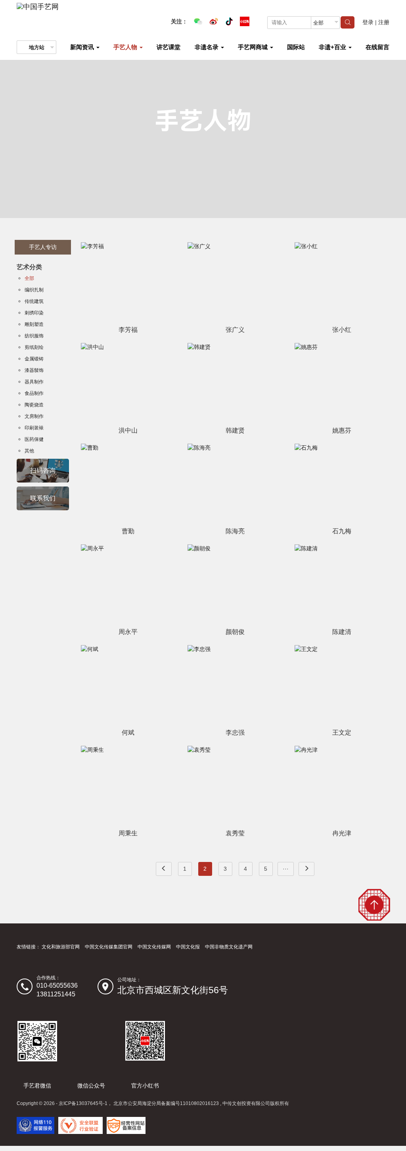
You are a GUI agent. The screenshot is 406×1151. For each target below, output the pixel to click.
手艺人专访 (43, 247)
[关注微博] (213, 21)
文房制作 (34, 416)
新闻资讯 (83, 47)
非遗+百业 (333, 47)
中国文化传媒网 (154, 947)
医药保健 (34, 439)
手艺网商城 (253, 47)
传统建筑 (34, 301)
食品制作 (34, 393)
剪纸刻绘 (34, 347)
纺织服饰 (34, 336)
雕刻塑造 (34, 324)
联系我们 (43, 498)
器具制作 (34, 382)
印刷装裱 (34, 428)
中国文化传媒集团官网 (108, 947)
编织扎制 (34, 290)
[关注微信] (198, 21)
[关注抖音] (229, 21)
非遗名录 (207, 47)
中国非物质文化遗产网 (229, 947)
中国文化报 (188, 947)
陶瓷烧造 (34, 405)
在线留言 (377, 47)
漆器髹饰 (34, 370)
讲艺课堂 (168, 47)
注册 (383, 22)
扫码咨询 (43, 470)
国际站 (296, 47)
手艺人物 (126, 47)
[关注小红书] (244, 21)
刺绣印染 (34, 313)
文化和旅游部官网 (61, 947)
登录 (367, 22)
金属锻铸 (34, 359)
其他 (29, 451)
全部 (29, 278)
